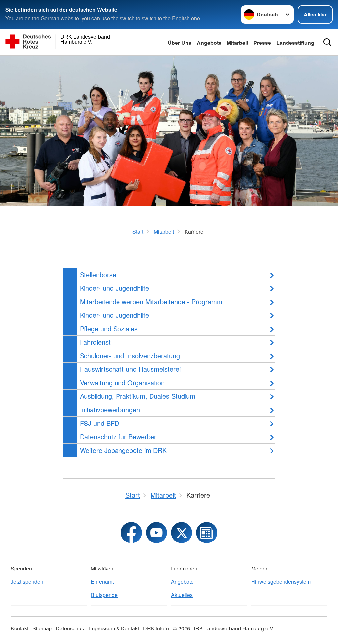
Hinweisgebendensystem (281, 581)
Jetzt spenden (27, 581)
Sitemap (42, 628)
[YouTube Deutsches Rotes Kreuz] (156, 532)
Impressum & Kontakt (114, 628)
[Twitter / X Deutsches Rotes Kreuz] (181, 532)
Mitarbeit (237, 42)
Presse (262, 42)
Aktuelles (182, 595)
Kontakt (19, 628)
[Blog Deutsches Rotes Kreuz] (206, 532)
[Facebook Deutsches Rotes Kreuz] (131, 532)
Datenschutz (70, 628)
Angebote (209, 42)
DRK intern (156, 628)
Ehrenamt (102, 581)
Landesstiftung (295, 42)
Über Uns (179, 42)
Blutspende (104, 595)
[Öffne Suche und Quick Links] (327, 42)
